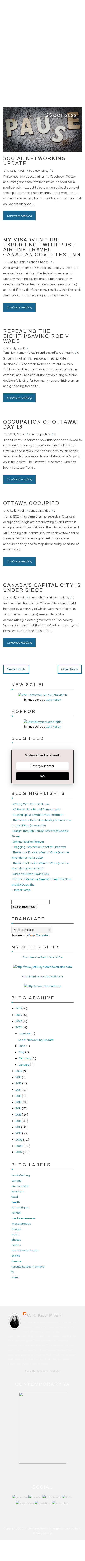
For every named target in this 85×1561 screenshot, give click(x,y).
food (14, 1196)
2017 (19, 1089)
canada (34, 262)
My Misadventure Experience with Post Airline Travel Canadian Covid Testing (42, 247)
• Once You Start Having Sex (30, 873)
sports (15, 1255)
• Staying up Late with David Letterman (37, 814)
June (22, 1045)
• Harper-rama (20, 889)
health (44, 262)
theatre (16, 1261)
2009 (19, 1139)
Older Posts (69, 669)
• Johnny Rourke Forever (27, 841)
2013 (19, 1114)
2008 (19, 1145)
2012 (19, 1120)
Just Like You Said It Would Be (43, 957)
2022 (19, 1027)
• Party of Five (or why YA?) (28, 825)
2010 (19, 1133)
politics (45, 434)
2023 (19, 1021)
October (25, 1033)
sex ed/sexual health (59, 352)
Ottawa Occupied (31, 503)
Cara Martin (53, 699)
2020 (19, 1070)
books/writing (38, 170)
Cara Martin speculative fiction (42, 976)
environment (20, 1186)
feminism (10, 352)
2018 (19, 1083)
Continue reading (19, 216)
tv (12, 1272)
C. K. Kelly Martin (14, 170)
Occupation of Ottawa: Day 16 (40, 424)
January (24, 1064)
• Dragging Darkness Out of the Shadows (38, 847)
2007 (19, 1152)
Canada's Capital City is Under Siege (42, 588)
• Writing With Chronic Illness (30, 804)
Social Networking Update (34, 161)
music (15, 1234)
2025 (19, 1008)
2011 (18, 1127)
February (25, 1058)
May (22, 1052)
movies (16, 1229)
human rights (25, 352)
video (15, 1277)
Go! (43, 776)
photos (16, 1239)
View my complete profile (42, 1371)
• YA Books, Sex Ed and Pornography (35, 809)
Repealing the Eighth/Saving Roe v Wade (36, 336)
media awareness (23, 1218)
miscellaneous (21, 1223)
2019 (19, 1077)
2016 (19, 1095)
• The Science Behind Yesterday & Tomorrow (41, 820)
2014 (19, 1108)
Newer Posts (16, 669)
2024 (19, 1014)
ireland (40, 352)
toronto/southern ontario (28, 1266)
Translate (42, 935)
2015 (19, 1102)
